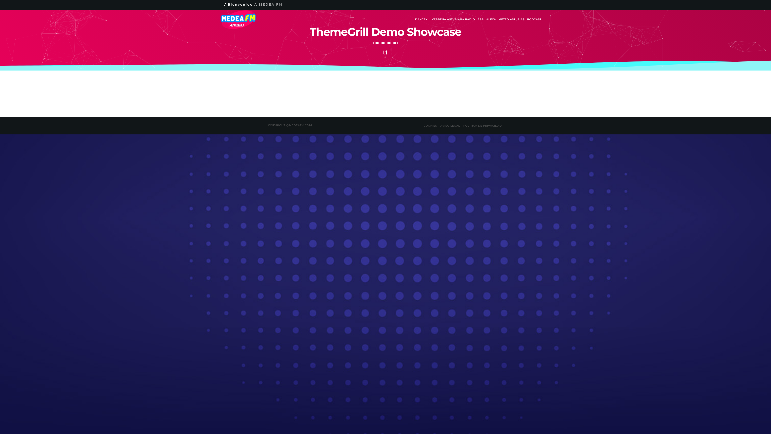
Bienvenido (252, 5)
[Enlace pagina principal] (241, 20)
